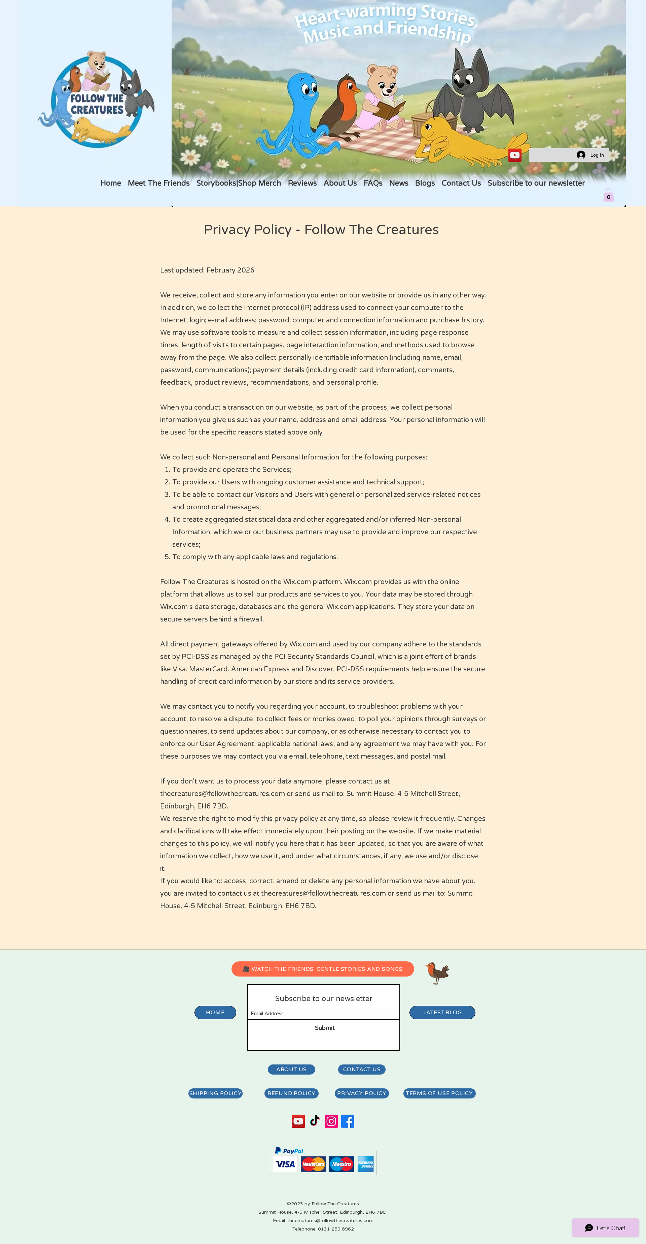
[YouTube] (515, 155)
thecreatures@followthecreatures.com (222, 794)
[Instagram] (331, 1121)
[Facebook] (347, 1121)
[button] (608, 195)
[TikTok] (314, 1121)
